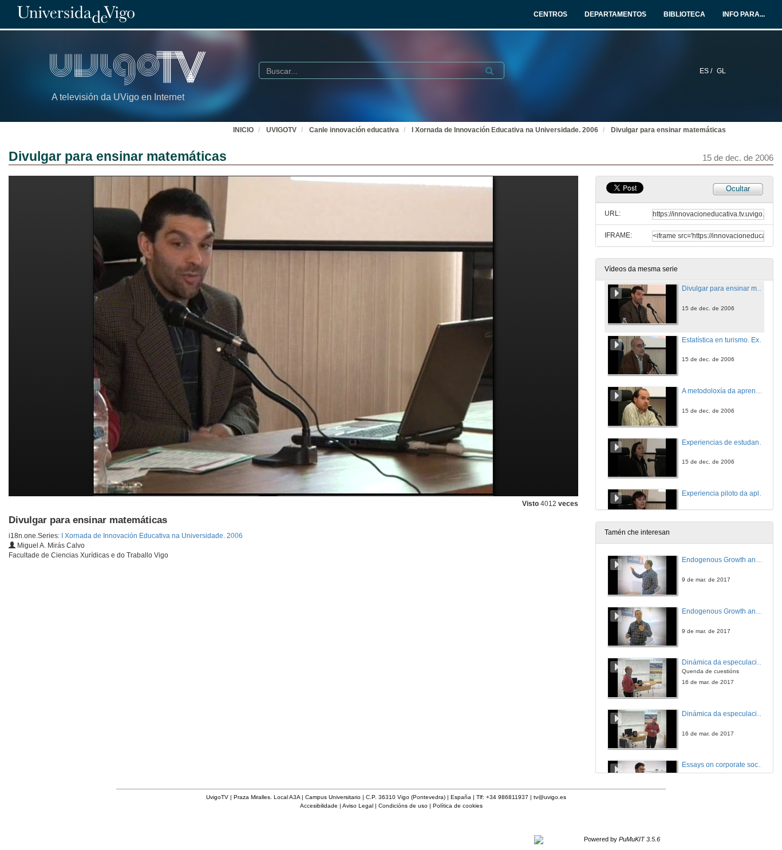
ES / (707, 71)
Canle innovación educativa (354, 130)
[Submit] (489, 71)
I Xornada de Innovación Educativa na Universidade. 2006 (505, 130)
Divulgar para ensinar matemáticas (668, 130)
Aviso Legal (357, 805)
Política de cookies (458, 805)
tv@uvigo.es (550, 797)
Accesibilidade (319, 805)
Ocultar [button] (738, 188)
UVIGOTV (281, 130)
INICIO (243, 130)
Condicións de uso (403, 805)
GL (721, 71)
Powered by (622, 839)
